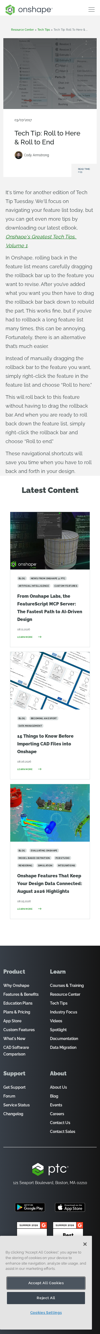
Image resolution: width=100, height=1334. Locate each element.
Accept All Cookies (46, 1283)
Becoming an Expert (30, 124)
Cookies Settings (46, 1312)
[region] (46, 1283)
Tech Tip (69, 124)
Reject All (46, 1298)
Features (55, 124)
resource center (22, 29)
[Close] (85, 1244)
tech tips (44, 29)
